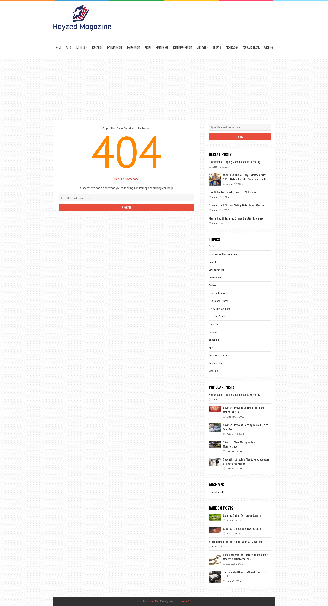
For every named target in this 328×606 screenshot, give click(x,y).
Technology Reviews (220, 355)
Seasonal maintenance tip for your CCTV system (235, 541)
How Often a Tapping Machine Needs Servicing (234, 162)
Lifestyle (201, 47)
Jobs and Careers (218, 316)
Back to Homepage (126, 179)
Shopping (214, 339)
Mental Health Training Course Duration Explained (236, 218)
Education (97, 47)
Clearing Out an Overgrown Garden (242, 515)
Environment (133, 47)
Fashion (213, 285)
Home (58, 47)
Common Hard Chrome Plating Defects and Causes (236, 205)
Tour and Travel (251, 47)
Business (80, 47)
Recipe (148, 47)
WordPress (187, 601)
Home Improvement (182, 47)
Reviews (213, 332)
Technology (232, 47)
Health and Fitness (218, 301)
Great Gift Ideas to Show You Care (242, 528)
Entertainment (114, 47)
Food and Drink (217, 293)
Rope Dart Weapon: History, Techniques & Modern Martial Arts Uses (246, 557)
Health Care (162, 47)
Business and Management (223, 254)
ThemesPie (152, 601)
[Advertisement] (164, 87)
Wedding (268, 47)
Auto (68, 47)
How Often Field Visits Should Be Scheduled (233, 192)
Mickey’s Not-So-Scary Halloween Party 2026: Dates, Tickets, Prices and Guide (244, 177)
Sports (217, 47)
